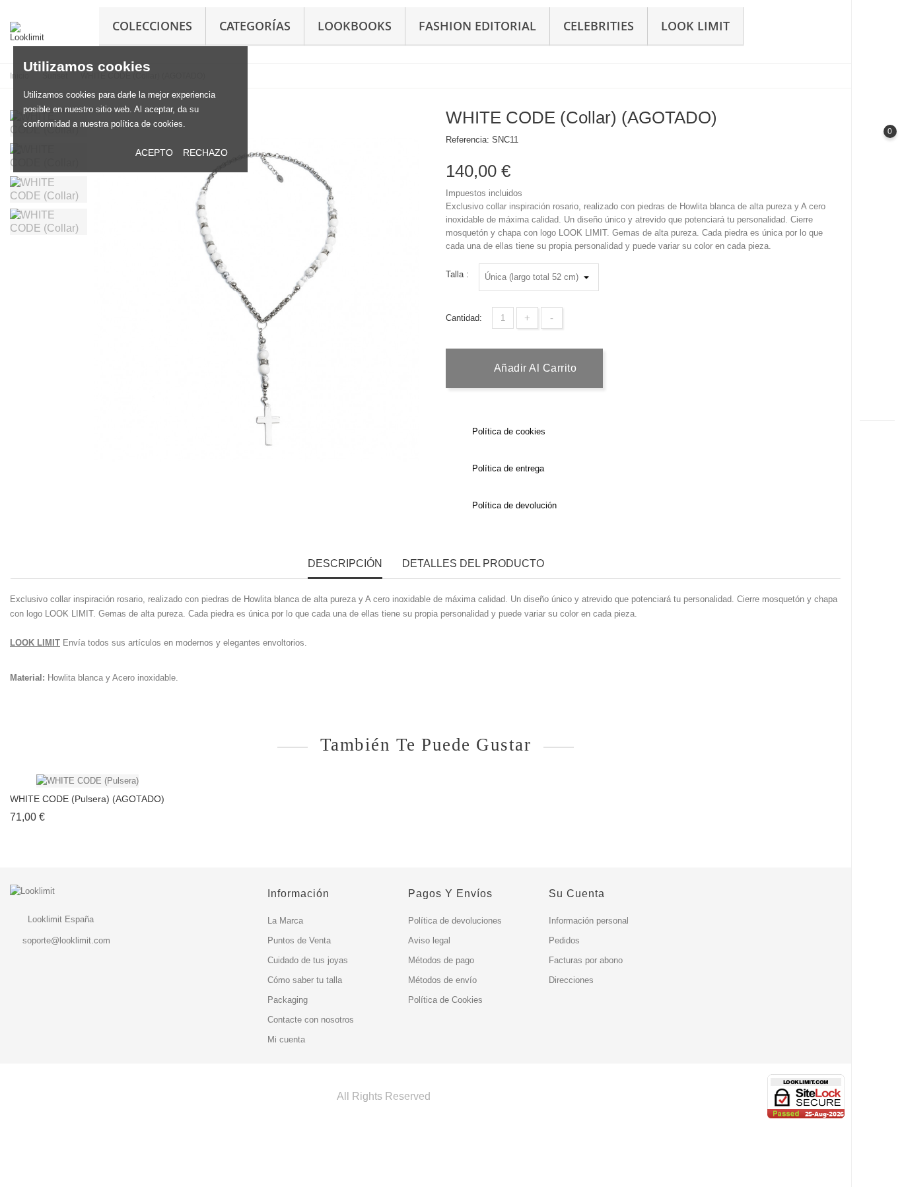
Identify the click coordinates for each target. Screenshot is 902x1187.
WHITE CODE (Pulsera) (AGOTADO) (87, 799)
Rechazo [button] (205, 152)
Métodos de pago (441, 960)
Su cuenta (577, 893)
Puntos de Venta (299, 940)
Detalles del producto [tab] (473, 563)
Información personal (589, 921)
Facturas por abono (586, 960)
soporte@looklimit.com (66, 940)
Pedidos (564, 940)
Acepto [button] (154, 152)
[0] (877, 142)
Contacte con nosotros (310, 1020)
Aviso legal (429, 940)
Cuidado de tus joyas (307, 960)
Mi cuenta (286, 1039)
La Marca (285, 921)
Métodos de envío (442, 980)
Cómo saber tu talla (304, 980)
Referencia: (467, 140)
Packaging (287, 1000)
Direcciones (571, 980)
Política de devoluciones (455, 921)
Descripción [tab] (345, 563)
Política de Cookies (445, 1000)
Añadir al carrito (533, 368)
